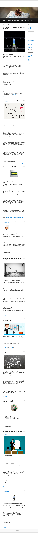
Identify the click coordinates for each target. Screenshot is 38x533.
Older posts (4, 527)
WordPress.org (29, 28)
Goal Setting (9, 163)
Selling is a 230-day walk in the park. (11, 100)
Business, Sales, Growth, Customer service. (10, 18)
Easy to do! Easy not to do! (9, 166)
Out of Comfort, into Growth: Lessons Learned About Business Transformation (31, 43)
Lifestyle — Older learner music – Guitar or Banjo (22, 18)
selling (12, 163)
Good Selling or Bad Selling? (9, 221)
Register (29, 25)
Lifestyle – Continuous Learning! (28, 20)
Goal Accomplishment (10, 217)
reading (19, 217)
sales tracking (11, 347)
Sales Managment (13, 486)
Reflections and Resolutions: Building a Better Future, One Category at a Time (31, 47)
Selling (22, 254)
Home (4, 18)
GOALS (17, 217)
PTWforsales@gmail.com (6, 89)
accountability (6, 163)
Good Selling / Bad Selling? (9, 490)
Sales (10, 486)
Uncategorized (18, 163)
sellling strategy (14, 163)
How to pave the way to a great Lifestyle (13, 4)
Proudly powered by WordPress (19, 530)
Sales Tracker (22, 20)
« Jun (29, 36)
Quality (28, 59)
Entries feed (29, 26)
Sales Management (12, 254)
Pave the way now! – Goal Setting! (7, 20)
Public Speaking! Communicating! (15, 20)
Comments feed (29, 27)
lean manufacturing (30, 58)
